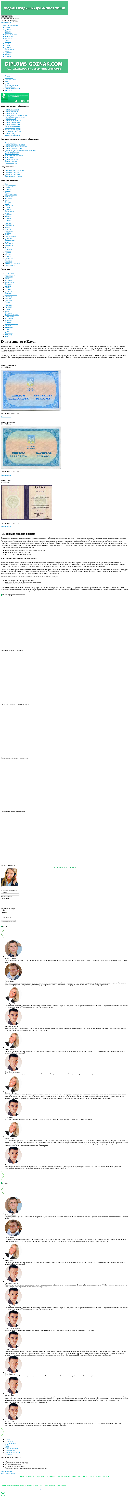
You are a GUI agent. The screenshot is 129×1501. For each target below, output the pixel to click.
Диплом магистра (11, 113)
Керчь (7, 247)
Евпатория (8, 260)
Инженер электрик (11, 324)
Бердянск (8, 253)
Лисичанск (8, 262)
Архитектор (9, 318)
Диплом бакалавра (11, 111)
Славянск (8, 251)
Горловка (8, 233)
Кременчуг (8, 198)
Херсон (7, 227)
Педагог (7, 302)
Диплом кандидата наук (13, 122)
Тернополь (8, 215)
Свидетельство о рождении (14, 170)
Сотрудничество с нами (13, 131)
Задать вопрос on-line (8, 1473)
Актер (7, 278)
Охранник (8, 284)
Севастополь (9, 211)
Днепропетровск (10, 186)
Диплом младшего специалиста (16, 146)
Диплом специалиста (12, 110)
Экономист (8, 289)
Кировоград (9, 196)
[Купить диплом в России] (15, 102)
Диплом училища (11, 161)
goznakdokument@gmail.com (12, 1489)
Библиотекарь (9, 282)
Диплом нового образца (13, 120)
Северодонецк (10, 265)
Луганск (8, 202)
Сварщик (8, 286)
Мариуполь (9, 222)
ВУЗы (7, 81)
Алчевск (8, 256)
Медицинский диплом (12, 135)
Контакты (8, 90)
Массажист (8, 277)
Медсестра (8, 306)
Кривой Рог (9, 205)
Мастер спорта (10, 275)
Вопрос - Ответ (10, 87)
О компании (9, 78)
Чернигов (8, 218)
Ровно (7, 234)
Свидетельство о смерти (13, 172)
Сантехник (8, 307)
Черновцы (8, 238)
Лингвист (8, 293)
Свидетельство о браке (13, 174)
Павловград (9, 258)
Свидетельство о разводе (13, 176)
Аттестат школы (10, 143)
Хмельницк (9, 231)
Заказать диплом (6, 1471)
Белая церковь (10, 240)
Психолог (8, 304)
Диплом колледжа (11, 163)
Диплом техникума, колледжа (15, 145)
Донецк (7, 187)
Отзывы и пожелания (12, 89)
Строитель (8, 313)
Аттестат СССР (10, 157)
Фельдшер (8, 335)
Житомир (8, 191)
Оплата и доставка (11, 85)
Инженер (8, 322)
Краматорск (9, 243)
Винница (8, 189)
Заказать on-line (6, 22)
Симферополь (9, 225)
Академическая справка (13, 129)
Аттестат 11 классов (12, 154)
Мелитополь (9, 245)
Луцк (6, 242)
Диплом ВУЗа (9, 133)
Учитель (8, 287)
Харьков (8, 216)
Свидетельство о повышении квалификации (20, 150)
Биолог (7, 311)
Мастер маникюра (11, 295)
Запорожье (8, 193)
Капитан (8, 325)
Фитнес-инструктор (12, 315)
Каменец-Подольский (12, 263)
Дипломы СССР (10, 119)
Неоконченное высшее (12, 126)
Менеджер (8, 297)
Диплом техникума (11, 159)
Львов (7, 204)
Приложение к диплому (13, 128)
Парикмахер (9, 300)
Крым (7, 200)
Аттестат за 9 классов (12, 152)
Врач (6, 336)
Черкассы (8, 229)
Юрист (7, 331)
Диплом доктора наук (12, 124)
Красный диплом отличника (14, 117)
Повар (7, 329)
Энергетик (8, 291)
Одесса (7, 207)
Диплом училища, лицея (13, 148)
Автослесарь (9, 273)
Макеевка (8, 224)
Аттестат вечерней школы (14, 155)
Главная (7, 76)
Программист (9, 316)
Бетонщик (8, 280)
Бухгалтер (8, 320)
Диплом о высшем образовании (16, 115)
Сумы (7, 213)
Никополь (8, 249)
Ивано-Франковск (11, 195)
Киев (4, 25)
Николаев (8, 220)
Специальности (10, 79)
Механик (8, 298)
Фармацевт (8, 333)
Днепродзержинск (11, 236)
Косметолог (9, 327)
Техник (7, 309)
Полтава (8, 209)
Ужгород (8, 254)
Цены (7, 83)
